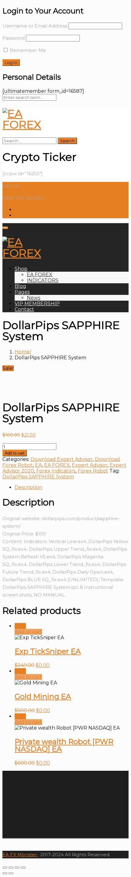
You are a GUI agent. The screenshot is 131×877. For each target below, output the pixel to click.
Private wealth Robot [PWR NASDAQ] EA (64, 745)
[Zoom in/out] (23, 867)
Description (28, 487)
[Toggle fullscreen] (17, 867)
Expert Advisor (90, 465)
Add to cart (14, 453)
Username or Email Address (34, 26)
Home (22, 352)
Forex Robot (93, 471)
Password (13, 38)
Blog (20, 286)
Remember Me (27, 50)
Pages (22, 292)
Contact (24, 309)
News (33, 298)
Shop (21, 269)
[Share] (11, 867)
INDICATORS (42, 280)
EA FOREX (39, 274)
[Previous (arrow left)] (4, 873)
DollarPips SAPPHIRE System (38, 477)
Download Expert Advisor (61, 459)
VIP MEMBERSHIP (37, 303)
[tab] (72, 487)
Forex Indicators (56, 471)
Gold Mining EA (43, 696)
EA (38, 465)
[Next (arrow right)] (11, 873)
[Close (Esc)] (4, 867)
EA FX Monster (19, 854)
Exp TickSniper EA (48, 651)
